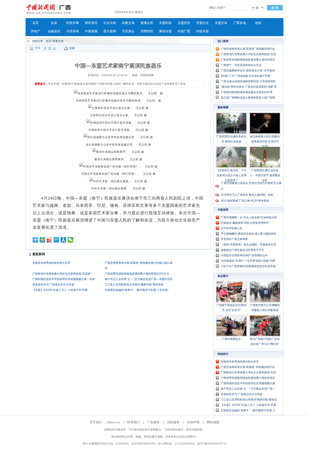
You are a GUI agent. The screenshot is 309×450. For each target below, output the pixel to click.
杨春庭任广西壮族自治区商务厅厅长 (242, 250)
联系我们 (133, 422)
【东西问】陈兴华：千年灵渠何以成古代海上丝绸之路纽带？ (231, 175)
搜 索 (274, 7)
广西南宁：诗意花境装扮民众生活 (241, 65)
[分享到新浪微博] (49, 240)
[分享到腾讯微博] (56, 240)
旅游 (258, 23)
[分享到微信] (70, 240)
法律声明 (193, 422)
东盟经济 (184, 23)
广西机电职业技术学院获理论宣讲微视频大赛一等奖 (63, 279)
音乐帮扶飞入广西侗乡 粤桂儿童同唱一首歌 (247, 194)
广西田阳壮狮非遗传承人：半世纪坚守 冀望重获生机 (265, 175)
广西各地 (239, 23)
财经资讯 (91, 23)
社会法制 (109, 23)
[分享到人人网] (63, 240)
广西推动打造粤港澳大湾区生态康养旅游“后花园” (61, 273)
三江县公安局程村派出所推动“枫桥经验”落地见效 (134, 284)
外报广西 (184, 31)
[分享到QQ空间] (42, 240)
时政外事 (72, 23)
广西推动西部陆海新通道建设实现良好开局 (246, 92)
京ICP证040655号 (143, 443)
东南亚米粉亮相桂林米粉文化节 (51, 262)
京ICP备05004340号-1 (212, 443)
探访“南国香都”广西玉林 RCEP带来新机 (245, 200)
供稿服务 (173, 422)
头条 (54, 23)
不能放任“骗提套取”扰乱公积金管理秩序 (245, 222)
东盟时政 (165, 23)
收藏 (72, 48)
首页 (35, 23)
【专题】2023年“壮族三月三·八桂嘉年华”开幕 (60, 290)
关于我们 (96, 422)
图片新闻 (109, 31)
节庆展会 (128, 31)
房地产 (35, 31)
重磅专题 (165, 31)
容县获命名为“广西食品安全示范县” (53, 284)
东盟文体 (221, 23)
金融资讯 (54, 31)
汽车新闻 (72, 31)
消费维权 (146, 31)
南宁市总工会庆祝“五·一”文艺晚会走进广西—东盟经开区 (139, 279)
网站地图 (213, 422)
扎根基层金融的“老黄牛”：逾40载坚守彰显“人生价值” (137, 290)
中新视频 (91, 31)
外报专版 (202, 31)
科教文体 (128, 23)
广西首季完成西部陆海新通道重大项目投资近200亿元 (137, 273)
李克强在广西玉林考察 (234, 239)
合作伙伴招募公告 (231, 228)
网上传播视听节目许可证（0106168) (105, 443)
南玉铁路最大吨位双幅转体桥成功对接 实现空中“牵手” (265, 141)
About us (113, 422)
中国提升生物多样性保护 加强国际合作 (244, 255)
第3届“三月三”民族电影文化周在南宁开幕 (245, 76)
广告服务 (153, 422)
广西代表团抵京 (231, 339)
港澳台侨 (146, 23)
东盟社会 (202, 23)
